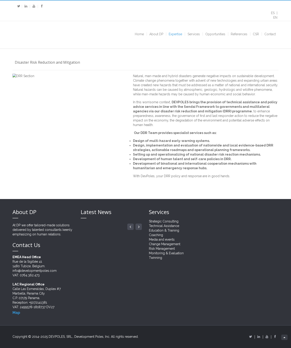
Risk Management (162, 248)
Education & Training (164, 230)
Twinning (155, 258)
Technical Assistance (164, 226)
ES (273, 13)
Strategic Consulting (163, 221)
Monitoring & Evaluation (166, 253)
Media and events (162, 239)
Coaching (156, 235)
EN (275, 17)
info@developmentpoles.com (35, 270)
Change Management (164, 244)
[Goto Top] (284, 337)
